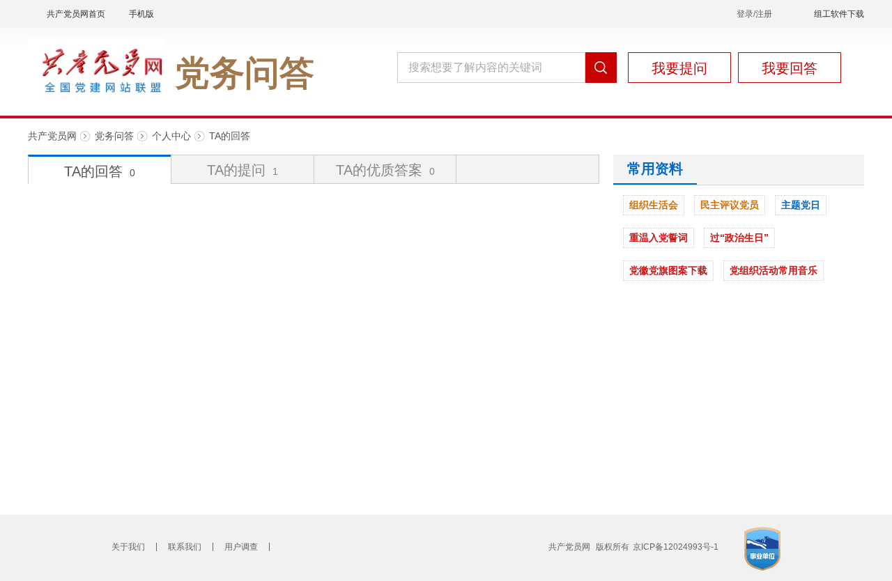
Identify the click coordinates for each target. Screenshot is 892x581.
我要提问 (679, 68)
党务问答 (114, 135)
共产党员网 (52, 135)
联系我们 (184, 547)
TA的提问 (242, 170)
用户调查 (241, 547)
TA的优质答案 (385, 170)
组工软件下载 (839, 14)
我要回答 (789, 68)
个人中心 (171, 135)
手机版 (141, 14)
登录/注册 (754, 14)
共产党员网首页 (76, 14)
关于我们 (128, 547)
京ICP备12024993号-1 (675, 547)
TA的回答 (229, 135)
